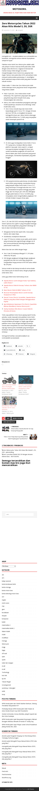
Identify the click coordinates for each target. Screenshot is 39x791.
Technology (5, 672)
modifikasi (5, 638)
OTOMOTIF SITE (7, 782)
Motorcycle (5, 644)
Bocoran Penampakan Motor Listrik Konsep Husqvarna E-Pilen (25, 386)
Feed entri (5, 771)
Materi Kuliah (6, 631)
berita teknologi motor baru (10, 593)
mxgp (3, 647)
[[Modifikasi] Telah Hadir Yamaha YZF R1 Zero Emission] (9, 400)
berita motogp (6, 587)
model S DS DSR (17, 418)
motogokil (20, 30)
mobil (3, 634)
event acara (5, 603)
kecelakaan (5, 612)
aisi (3, 575)
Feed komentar (6, 774)
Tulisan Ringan (6, 682)
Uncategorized (6, 685)
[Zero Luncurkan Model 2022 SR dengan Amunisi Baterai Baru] (9, 379)
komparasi (5, 619)
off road (4, 653)
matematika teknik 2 (8, 628)
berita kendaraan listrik (9, 584)
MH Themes (31, 789)
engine (4, 600)
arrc (3, 578)
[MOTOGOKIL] (19, 4)
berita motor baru (7, 590)
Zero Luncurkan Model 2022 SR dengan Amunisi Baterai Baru (9, 386)
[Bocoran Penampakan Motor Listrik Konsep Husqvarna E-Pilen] (26, 379)
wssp (3, 694)
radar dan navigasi (7, 663)
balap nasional (6, 581)
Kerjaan (4, 616)
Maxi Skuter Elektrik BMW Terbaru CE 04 (17, 290)
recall (3, 666)
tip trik (4, 679)
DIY (3, 597)
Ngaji (3, 650)
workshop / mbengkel (8, 688)
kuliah (3, 622)
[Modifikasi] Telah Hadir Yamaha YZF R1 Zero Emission (9, 407)
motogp (4, 641)
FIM (3, 606)
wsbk (3, 691)
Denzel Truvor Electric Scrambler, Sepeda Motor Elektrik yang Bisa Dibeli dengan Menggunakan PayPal (19, 299)
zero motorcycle (9, 422)
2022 (8, 418)
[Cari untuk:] (19, 514)
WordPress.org (6, 777)
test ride (4, 675)
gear (3, 609)
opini (3, 656)
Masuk (4, 768)
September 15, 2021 (9, 30)
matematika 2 (6, 625)
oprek (3, 660)
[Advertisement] (19, 539)
